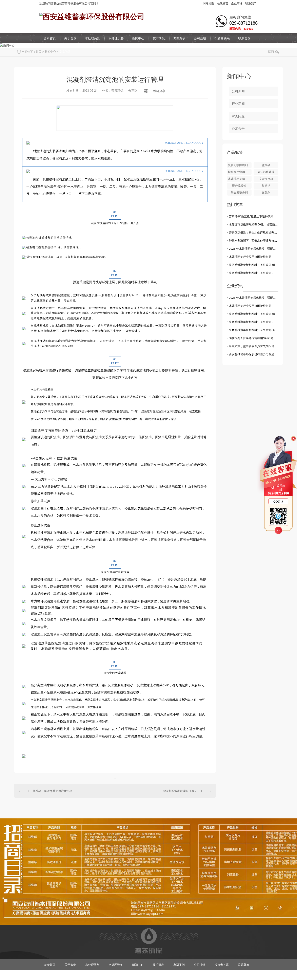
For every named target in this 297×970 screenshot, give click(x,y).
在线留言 (222, 3)
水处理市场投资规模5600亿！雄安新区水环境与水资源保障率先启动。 (253, 224)
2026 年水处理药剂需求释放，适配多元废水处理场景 (253, 248)
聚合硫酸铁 (239, 185)
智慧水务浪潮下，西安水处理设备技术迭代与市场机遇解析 (253, 240)
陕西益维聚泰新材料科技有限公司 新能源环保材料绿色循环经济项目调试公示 (253, 264)
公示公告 (238, 128)
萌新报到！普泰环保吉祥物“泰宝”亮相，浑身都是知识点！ (253, 338)
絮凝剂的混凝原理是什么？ (180, 791)
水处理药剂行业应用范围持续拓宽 (250, 256)
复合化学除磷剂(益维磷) (240, 165)
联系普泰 (244, 38)
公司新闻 (238, 91)
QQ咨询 (278, 501)
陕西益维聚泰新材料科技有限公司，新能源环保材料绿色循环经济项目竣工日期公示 (253, 272)
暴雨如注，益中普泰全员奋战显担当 (251, 346)
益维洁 (266, 185)
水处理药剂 (92, 38)
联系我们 (251, 3)
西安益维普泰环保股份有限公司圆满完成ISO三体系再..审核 (253, 354)
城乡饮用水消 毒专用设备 (240, 172)
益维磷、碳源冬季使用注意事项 (52, 791)
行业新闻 (238, 103)
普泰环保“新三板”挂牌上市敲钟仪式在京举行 (253, 216)
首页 (38, 51)
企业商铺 (236, 3)
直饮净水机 (266, 178)
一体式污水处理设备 (266, 172)
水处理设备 (116, 38)
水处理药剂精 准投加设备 (240, 178)
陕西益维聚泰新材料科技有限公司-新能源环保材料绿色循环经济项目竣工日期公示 (253, 330)
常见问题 (65, 51)
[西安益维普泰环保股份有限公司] (91, 16)
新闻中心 (138, 38)
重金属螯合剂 (239, 192)
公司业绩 (200, 38)
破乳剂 (266, 192)
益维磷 (266, 165)
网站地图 (208, 3)
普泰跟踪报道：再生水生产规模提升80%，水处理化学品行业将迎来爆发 (253, 232)
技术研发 (159, 38)
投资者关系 (222, 38)
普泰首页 (50, 38)
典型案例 (179, 38)
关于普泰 (70, 38)
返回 (271, 51)
